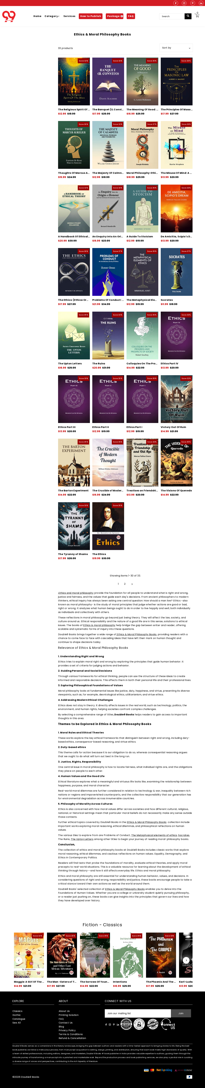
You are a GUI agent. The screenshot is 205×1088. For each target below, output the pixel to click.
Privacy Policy (67, 1030)
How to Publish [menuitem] (90, 16)
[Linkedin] (201, 3)
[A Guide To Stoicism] (142, 208)
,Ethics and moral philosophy (75, 593)
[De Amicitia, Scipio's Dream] (177, 208)
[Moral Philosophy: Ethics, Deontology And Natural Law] (142, 145)
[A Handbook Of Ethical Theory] (74, 208)
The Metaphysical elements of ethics (154, 835)
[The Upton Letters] (74, 335)
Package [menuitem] (113, 16)
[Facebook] (175, 3)
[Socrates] (177, 272)
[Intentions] (95, 955)
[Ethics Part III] (74, 399)
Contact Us (66, 1022)
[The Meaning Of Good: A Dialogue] (142, 81)
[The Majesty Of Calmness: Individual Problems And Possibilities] (108, 145)
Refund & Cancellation (72, 1038)
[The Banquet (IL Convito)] (108, 81)
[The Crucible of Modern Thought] (108, 462)
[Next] (186, 960)
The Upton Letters (82, 839)
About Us (64, 1011)
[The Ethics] (108, 526)
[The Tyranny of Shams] (74, 526)
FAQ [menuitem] (131, 16)
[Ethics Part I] (142, 399)
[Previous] (18, 960)
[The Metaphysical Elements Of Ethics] (142, 272)
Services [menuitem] (69, 16)
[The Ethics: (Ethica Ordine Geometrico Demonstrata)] (74, 272)
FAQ (61, 1019)
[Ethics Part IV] (177, 335)
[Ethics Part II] (108, 399)
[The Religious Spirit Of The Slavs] (74, 81)
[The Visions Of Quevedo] (177, 462)
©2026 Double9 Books (25, 1077)
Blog (61, 1026)
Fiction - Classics (102, 925)
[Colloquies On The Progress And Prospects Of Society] (142, 335)
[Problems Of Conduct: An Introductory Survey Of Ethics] (108, 272)
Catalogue (18, 1019)
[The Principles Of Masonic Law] (177, 81)
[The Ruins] (108, 335)
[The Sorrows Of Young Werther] (62, 955)
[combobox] (174, 16)
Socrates (183, 835)
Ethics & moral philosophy (99, 625)
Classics (17, 1011)
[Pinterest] (192, 3)
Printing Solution (69, 1015)
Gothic (16, 1015)
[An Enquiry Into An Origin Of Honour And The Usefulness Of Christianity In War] (108, 208)
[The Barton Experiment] (74, 462)
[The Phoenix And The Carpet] (128, 955)
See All (16, 1022)
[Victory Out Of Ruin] (177, 399)
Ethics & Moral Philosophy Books (136, 634)
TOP (199, 1084)
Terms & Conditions (71, 1034)
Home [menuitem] (37, 16)
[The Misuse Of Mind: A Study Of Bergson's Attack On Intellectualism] (177, 145)
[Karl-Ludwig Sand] (161, 955)
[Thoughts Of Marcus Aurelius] (74, 145)
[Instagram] (184, 3)
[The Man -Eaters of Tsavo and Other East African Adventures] (29, 955)
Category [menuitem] (51, 16)
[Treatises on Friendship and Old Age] (142, 462)
